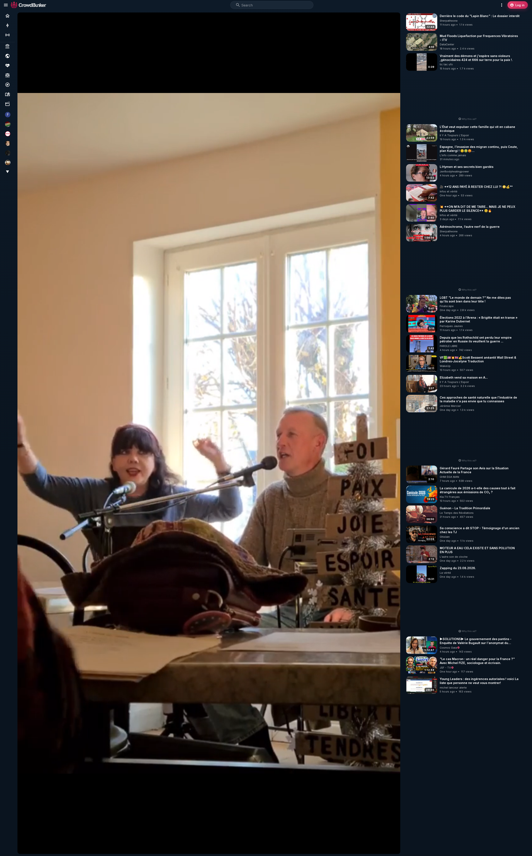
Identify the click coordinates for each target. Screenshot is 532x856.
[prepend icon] (237, 4)
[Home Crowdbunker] (28, 5)
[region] (208, 433)
